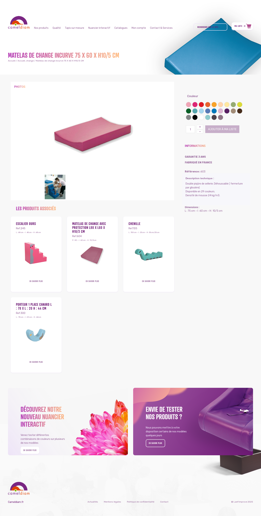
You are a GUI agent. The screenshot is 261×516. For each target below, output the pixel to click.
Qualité (57, 27)
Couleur (192, 96)
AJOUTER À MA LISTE (222, 129)
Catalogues (120, 27)
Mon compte (139, 27)
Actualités (93, 502)
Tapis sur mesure (74, 27)
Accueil (11, 60)
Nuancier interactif (99, 27)
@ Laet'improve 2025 (242, 502)
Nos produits (41, 27)
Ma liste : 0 (240, 26)
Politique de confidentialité (140, 502)
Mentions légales (112, 502)
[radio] (188, 104)
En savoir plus (36, 281)
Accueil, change (26, 60)
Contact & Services (161, 27)
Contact (164, 502)
